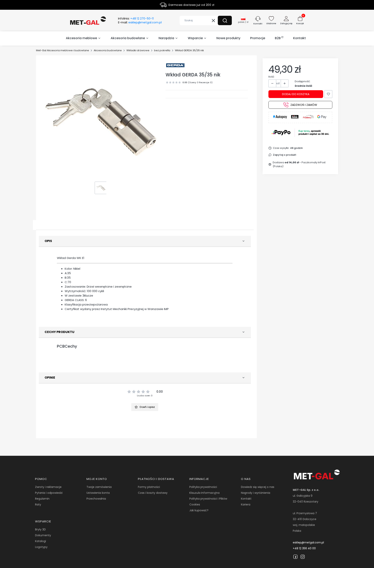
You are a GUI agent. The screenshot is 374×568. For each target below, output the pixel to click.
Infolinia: (136, 18)
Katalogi (40, 541)
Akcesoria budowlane (108, 50)
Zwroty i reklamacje (48, 487)
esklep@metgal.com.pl (308, 542)
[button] (225, 20)
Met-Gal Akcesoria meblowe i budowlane (62, 50)
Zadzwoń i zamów (303, 105)
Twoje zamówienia (99, 487)
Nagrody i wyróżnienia (255, 493)
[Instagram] (302, 556)
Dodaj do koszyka (295, 94)
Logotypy (41, 547)
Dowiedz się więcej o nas (257, 487)
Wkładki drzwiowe (137, 50)
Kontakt (246, 499)
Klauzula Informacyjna (204, 493)
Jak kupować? (198, 510)
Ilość (271, 77)
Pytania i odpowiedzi (49, 493)
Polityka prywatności (203, 487)
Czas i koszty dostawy (153, 493)
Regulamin (42, 499)
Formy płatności (149, 487)
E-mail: (140, 22)
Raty (38, 504)
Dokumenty (43, 535)
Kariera (245, 504)
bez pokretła (162, 50)
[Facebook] (295, 556)
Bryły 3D (40, 529)
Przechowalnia (96, 499)
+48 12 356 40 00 (304, 548)
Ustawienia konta (98, 493)
